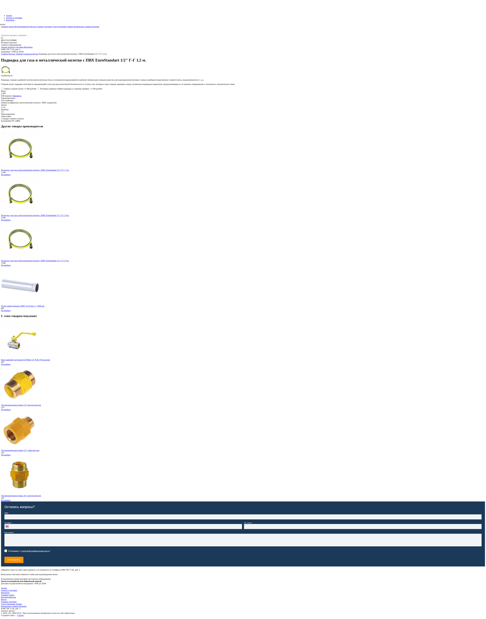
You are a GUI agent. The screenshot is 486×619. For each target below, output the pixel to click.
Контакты (28, 47)
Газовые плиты (7, 27)
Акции (4, 47)
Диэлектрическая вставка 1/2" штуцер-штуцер (21, 405)
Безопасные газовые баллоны (86, 27)
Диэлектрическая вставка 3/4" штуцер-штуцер (21, 496)
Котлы (33, 27)
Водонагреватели (22, 27)
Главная (4, 54)
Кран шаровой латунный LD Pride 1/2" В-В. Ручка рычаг (25, 360)
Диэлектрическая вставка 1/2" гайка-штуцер (20, 450)
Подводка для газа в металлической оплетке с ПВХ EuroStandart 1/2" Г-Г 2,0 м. (35, 215)
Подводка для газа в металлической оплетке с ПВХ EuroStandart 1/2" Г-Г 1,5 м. (35, 170)
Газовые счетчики (44, 27)
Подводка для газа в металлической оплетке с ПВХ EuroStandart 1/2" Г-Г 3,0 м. (35, 261)
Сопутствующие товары (62, 27)
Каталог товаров (15, 54)
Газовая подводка (30, 54)
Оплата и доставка (15, 47)
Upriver (20, 615)
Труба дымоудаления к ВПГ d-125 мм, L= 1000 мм (22, 306)
